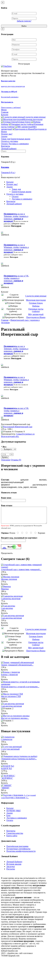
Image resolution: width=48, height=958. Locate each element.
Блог (8, 815)
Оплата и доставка (9, 141)
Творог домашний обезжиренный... (17, 665)
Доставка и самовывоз (18, 144)
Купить (4, 574)
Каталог (4, 114)
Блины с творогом (9, 674)
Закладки (10, 866)
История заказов (13, 864)
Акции (4, 136)
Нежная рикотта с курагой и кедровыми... (20, 686)
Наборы (35, 306)
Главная (4, 112)
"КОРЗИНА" (7, 778)
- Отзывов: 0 (19, 431)
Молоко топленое (9, 579)
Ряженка (5, 589)
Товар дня (5, 139)
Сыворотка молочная (10, 598)
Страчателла (6, 739)
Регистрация (24, 64)
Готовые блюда (24, 122)
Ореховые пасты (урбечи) (35, 310)
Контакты (5, 146)
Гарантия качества (14, 833)
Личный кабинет (9, 148)
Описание (5, 460)
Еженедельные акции (20, 139)
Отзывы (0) (16, 460)
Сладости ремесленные (35, 117)
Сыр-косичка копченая (11, 618)
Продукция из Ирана (35, 317)
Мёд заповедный (35, 314)
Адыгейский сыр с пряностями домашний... (21, 569)
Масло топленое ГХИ (11, 696)
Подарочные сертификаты (18, 849)
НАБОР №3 (6, 768)
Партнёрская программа (17, 846)
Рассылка (10, 869)
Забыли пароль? (24, 21)
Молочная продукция (32, 119)
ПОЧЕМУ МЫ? (13, 810)
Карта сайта (11, 835)
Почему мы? (6, 134)
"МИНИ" (5, 788)
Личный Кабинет (14, 861)
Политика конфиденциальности (21, 851)
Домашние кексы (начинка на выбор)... (19, 759)
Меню (4, 110)
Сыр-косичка (7, 608)
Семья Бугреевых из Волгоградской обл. (18, 435)
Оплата (4, 144)
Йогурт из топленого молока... (15, 718)
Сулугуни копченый (10, 749)
